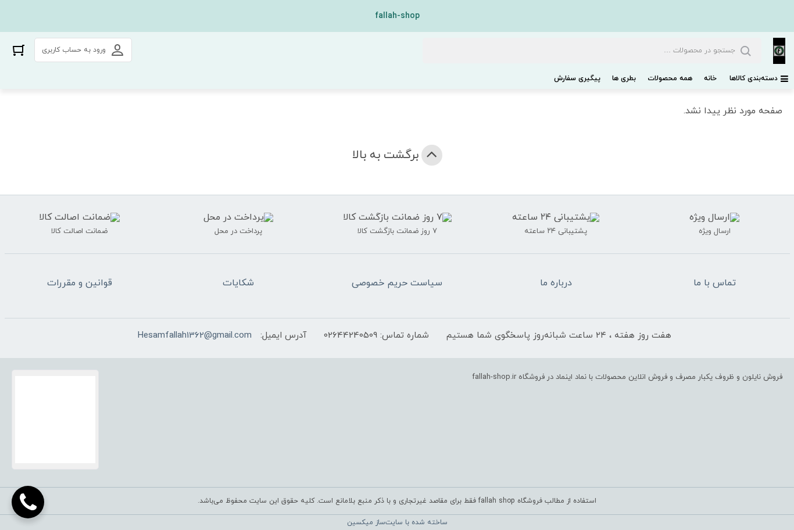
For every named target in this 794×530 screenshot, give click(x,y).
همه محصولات (670, 78)
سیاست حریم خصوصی (397, 283)
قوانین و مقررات (79, 283)
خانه (710, 78)
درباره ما (556, 283)
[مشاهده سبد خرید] (18, 50)
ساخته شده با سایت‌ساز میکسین (397, 522)
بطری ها (624, 78)
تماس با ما (714, 283)
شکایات (238, 283)
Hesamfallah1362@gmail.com (195, 336)
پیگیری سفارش (577, 78)
